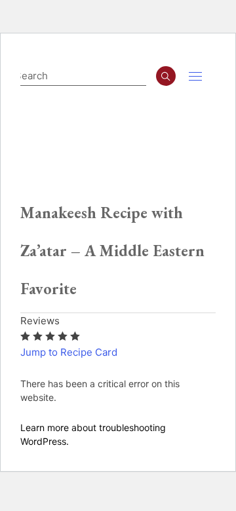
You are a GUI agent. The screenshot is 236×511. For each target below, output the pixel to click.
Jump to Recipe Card (68, 352)
